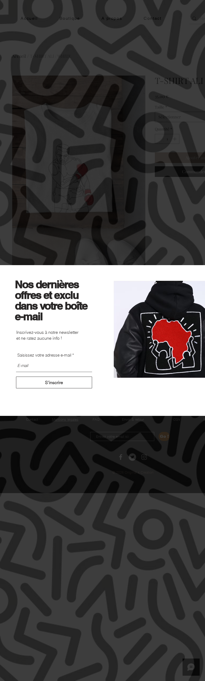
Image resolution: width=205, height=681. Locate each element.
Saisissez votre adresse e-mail (44, 355)
